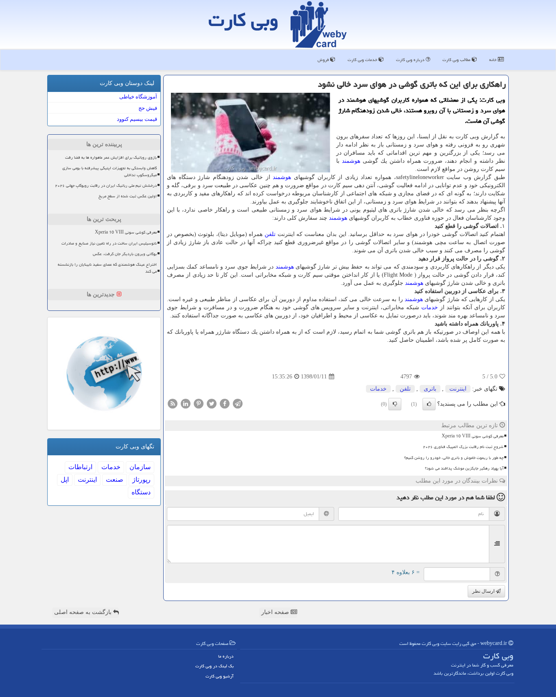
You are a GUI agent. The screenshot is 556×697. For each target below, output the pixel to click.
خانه (493, 59)
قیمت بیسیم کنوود (137, 119)
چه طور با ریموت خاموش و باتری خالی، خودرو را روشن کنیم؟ (453, 458)
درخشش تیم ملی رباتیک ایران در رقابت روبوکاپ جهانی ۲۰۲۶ (106, 185)
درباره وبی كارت (411, 59)
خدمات (429, 307)
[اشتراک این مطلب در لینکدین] (185, 403)
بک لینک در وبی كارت (214, 666)
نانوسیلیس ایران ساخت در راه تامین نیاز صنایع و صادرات (109, 243)
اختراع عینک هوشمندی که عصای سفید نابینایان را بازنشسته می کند (107, 267)
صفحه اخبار (276, 612)
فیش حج (147, 108)
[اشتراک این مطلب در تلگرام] (237, 403)
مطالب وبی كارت (457, 59)
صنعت (114, 479)
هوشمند (351, 161)
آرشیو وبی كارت (220, 676)
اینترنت (457, 389)
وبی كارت (243, 19)
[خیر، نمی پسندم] (394, 404)
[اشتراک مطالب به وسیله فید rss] (172, 403)
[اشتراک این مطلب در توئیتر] (211, 403)
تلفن (270, 234)
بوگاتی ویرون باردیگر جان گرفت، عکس (125, 254)
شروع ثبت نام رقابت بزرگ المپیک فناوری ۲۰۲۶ (463, 447)
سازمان (140, 466)
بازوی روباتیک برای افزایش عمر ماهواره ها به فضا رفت (111, 157)
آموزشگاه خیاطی (138, 97)
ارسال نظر (484, 591)
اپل (65, 479)
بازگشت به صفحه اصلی (83, 612)
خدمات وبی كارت (363, 59)
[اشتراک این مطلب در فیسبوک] (224, 403)
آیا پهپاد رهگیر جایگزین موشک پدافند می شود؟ (464, 468)
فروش (323, 59)
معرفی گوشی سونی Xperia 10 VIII (472, 436)
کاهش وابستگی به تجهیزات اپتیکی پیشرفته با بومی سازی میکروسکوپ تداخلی (109, 171)
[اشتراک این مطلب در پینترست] (198, 403)
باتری (430, 389)
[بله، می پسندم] (429, 404)
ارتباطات (80, 466)
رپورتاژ (141, 479)
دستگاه (141, 492)
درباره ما (226, 656)
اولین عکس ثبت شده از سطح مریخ (128, 196)
